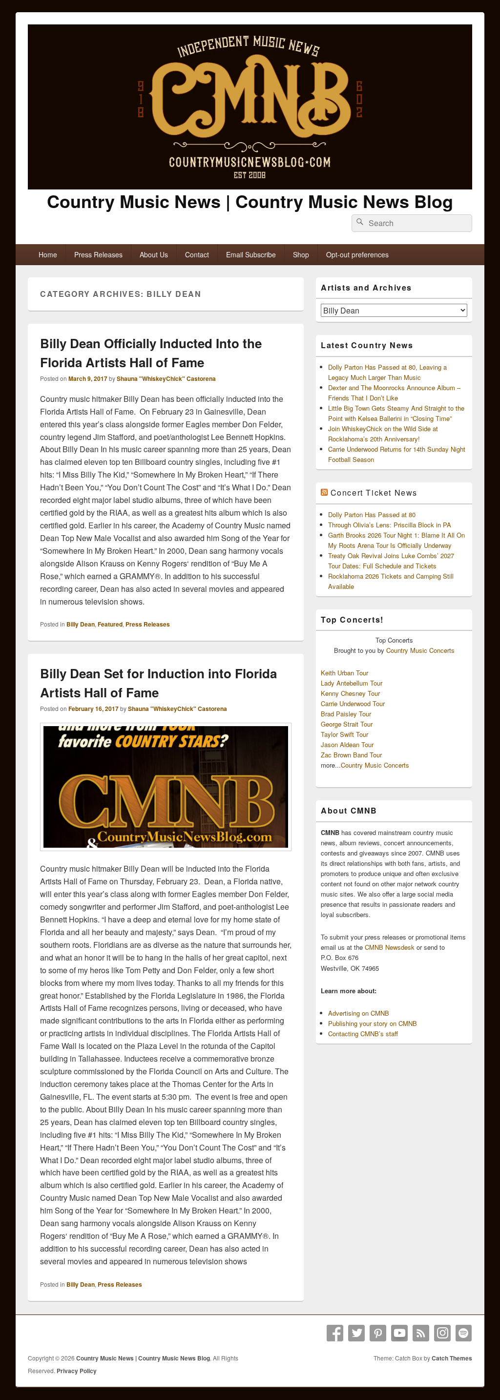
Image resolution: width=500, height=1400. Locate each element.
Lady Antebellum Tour (351, 683)
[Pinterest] (378, 1333)
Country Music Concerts (420, 650)
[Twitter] (356, 1333)
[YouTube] (399, 1333)
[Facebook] (335, 1333)
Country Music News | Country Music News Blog (250, 200)
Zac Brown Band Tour (351, 754)
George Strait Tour (347, 724)
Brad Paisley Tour (346, 713)
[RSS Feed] (421, 1333)
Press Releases (98, 254)
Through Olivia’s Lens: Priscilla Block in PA (389, 524)
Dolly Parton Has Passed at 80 (372, 514)
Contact (197, 254)
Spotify (464, 1333)
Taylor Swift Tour (344, 734)
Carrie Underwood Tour (353, 703)
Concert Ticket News (374, 492)
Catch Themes (452, 1358)
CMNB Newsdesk (390, 947)
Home (48, 254)
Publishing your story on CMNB (372, 1023)
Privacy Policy (77, 1370)
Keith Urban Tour (344, 672)
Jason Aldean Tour (347, 744)
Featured (110, 624)
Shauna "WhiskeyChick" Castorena (166, 378)
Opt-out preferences (357, 254)
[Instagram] (442, 1333)
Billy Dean (80, 624)
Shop (301, 254)
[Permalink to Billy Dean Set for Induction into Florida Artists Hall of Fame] (166, 855)
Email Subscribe (251, 254)
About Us (154, 254)
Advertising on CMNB (358, 1013)
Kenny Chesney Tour (350, 693)
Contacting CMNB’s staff (363, 1033)
